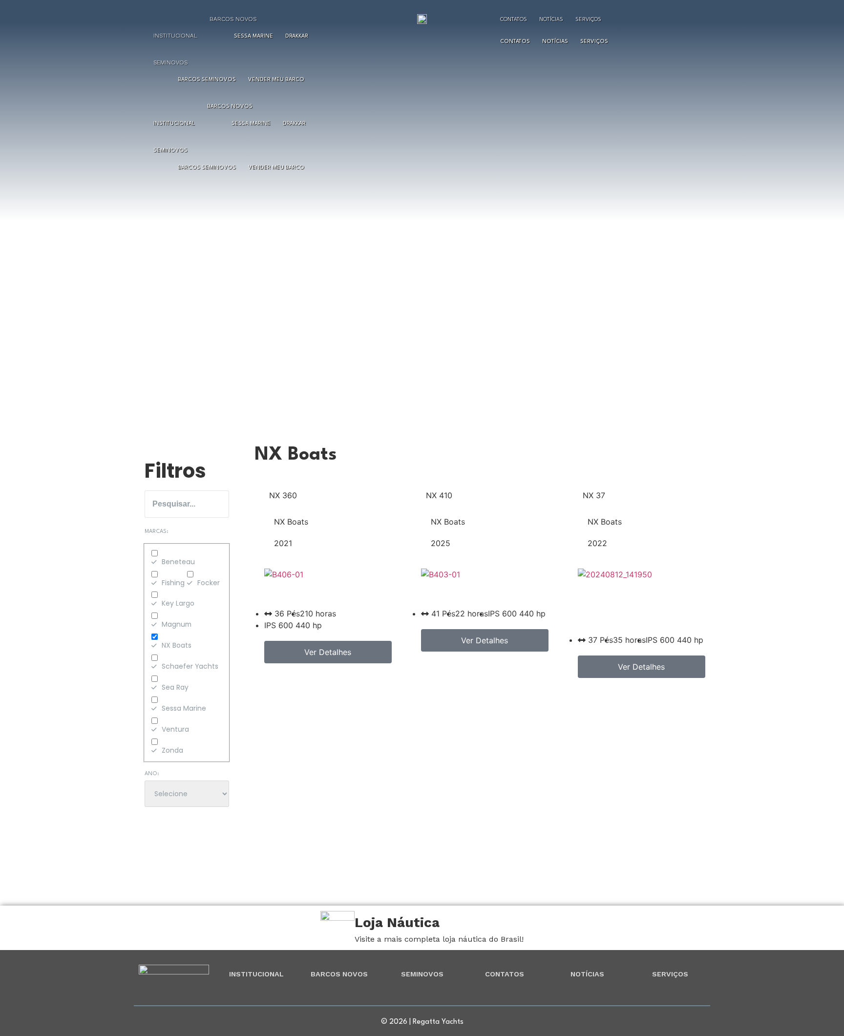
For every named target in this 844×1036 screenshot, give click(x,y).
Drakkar (296, 36)
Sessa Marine (253, 36)
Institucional (175, 35)
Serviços (588, 19)
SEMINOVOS (422, 974)
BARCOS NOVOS (339, 974)
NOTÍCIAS (587, 974)
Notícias (551, 19)
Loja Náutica (397, 922)
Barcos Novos (233, 19)
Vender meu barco (276, 80)
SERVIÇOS (670, 974)
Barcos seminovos (207, 80)
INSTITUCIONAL (256, 974)
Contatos (513, 19)
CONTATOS (504, 974)
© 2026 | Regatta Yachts (422, 1022)
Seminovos (170, 62)
